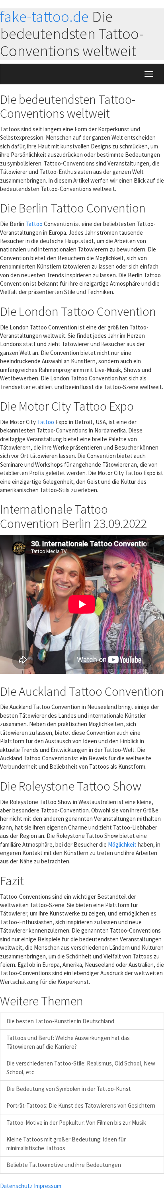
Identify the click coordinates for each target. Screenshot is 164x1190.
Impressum (47, 1186)
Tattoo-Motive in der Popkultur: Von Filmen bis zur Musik (76, 1122)
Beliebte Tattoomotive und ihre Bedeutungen (63, 1165)
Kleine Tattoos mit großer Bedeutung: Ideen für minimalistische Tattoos (66, 1143)
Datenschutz (16, 1186)
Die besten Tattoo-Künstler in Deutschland (60, 1021)
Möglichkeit (122, 844)
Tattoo (34, 224)
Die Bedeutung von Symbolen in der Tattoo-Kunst (68, 1089)
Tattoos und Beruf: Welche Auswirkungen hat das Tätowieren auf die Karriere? (68, 1042)
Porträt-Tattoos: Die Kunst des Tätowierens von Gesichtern (80, 1105)
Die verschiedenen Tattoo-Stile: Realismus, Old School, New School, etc (80, 1067)
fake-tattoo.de (44, 16)
